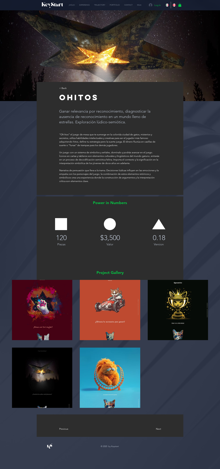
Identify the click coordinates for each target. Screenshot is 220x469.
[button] (179, 5)
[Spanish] (167, 5)
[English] (174, 5)
